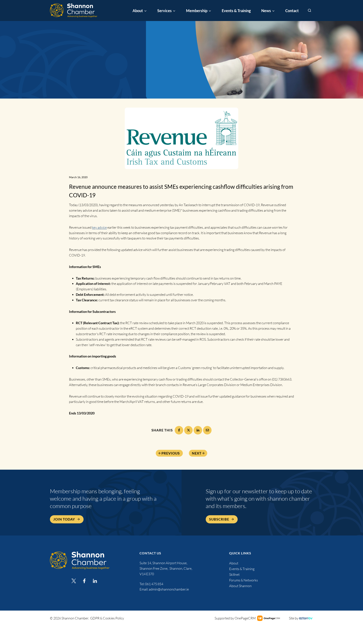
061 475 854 (154, 584)
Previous (170, 453)
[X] (188, 430)
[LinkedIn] (198, 430)
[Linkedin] (95, 581)
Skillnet (234, 574)
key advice (99, 227)
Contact (292, 10)
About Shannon (240, 586)
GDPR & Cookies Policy (107, 618)
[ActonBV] (305, 618)
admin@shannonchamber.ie (169, 589)
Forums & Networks (243, 580)
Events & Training (236, 10)
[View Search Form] (309, 10)
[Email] (207, 430)
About (233, 563)
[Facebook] (179, 430)
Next (197, 453)
